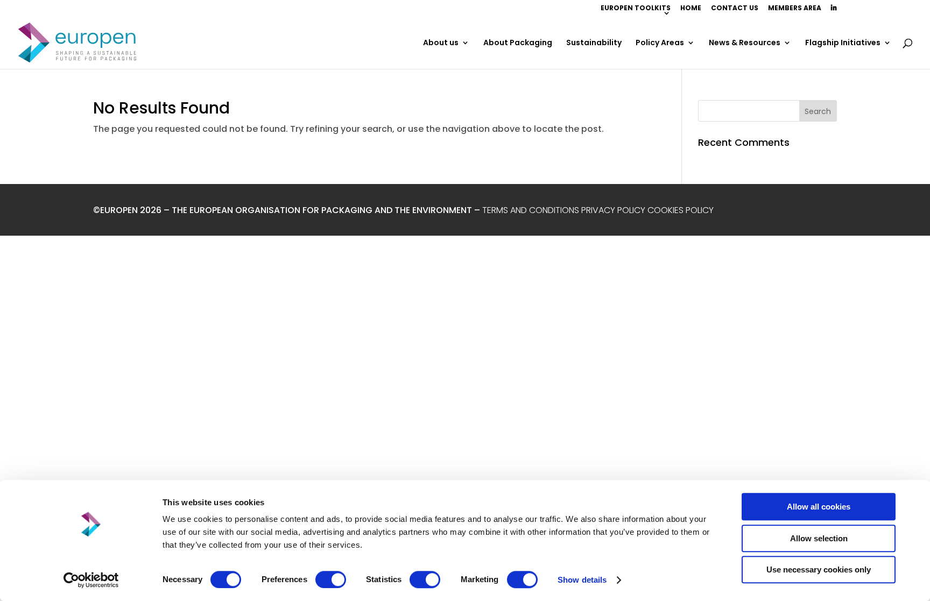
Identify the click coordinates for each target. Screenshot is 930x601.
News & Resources (744, 43)
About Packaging (517, 43)
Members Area (794, 8)
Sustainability (594, 43)
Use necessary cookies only (818, 569)
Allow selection (819, 538)
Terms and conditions (530, 210)
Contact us (734, 8)
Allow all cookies (818, 506)
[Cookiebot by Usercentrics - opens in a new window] (91, 580)
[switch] (330, 579)
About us (441, 43)
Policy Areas (660, 43)
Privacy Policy (613, 210)
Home (690, 8)
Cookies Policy (681, 210)
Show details (582, 579)
